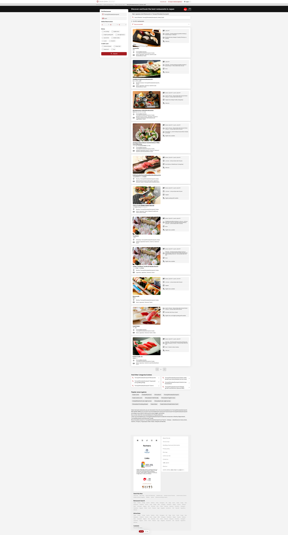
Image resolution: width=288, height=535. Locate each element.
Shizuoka (153, 506)
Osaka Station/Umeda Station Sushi (169, 404)
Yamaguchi (183, 506)
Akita (159, 504)
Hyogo (182, 502)
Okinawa (135, 509)
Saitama (152, 502)
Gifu (149, 506)
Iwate (151, 504)
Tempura (138, 421)
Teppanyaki (144, 421)
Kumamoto (168, 508)
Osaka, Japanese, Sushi (120, 4)
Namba (176, 416)
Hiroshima (177, 506)
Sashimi (133, 421)
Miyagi (155, 504)
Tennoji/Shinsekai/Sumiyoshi (171, 394)
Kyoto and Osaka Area (108, 4)
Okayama (171, 506)
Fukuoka (154, 508)
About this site (163, 1)
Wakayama (136, 504)
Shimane (166, 506)
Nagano (144, 506)
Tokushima (136, 508)
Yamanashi (139, 506)
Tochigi (143, 502)
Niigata (174, 504)
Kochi (149, 508)
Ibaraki (139, 502)
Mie (166, 502)
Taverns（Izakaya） (167, 420)
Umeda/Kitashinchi (147, 394)
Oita (173, 508)
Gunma (147, 502)
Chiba (157, 502)
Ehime (145, 508)
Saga (158, 508)
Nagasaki (163, 508)
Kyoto (173, 502)
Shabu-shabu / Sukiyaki (153, 421)
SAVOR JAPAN (99, 4)
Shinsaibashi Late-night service (162, 401)
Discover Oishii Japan (138, 527)
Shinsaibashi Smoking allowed (140, 404)
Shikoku (147, 497)
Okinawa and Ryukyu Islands (161, 497)
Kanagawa (162, 502)
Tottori (161, 506)
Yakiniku (163, 421)
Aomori (146, 504)
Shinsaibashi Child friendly (151, 398)
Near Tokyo (142, 495)
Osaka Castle (135, 394)
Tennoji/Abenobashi (136, 418)
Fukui (135, 506)
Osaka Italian (154, 404)
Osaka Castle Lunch (137, 398)
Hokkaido (142, 504)
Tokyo (135, 502)
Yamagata (163, 504)
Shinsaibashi (157, 394)
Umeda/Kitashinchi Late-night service (142, 401)
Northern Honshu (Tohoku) (169, 495)
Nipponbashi (181, 416)
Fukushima (169, 504)
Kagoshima (183, 508)
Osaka (177, 502)
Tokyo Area (136, 495)
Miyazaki (177, 508)
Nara (186, 502)
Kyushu (152, 497)
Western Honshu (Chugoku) (139, 497)
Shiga (170, 502)
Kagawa (141, 508)
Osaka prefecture (158, 415)
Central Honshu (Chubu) (181, 495)
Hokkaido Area (159, 495)
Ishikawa (184, 504)
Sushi (185, 420)
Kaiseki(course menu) (178, 420)
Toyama (179, 504)
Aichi (158, 506)
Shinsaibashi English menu (168, 398)
